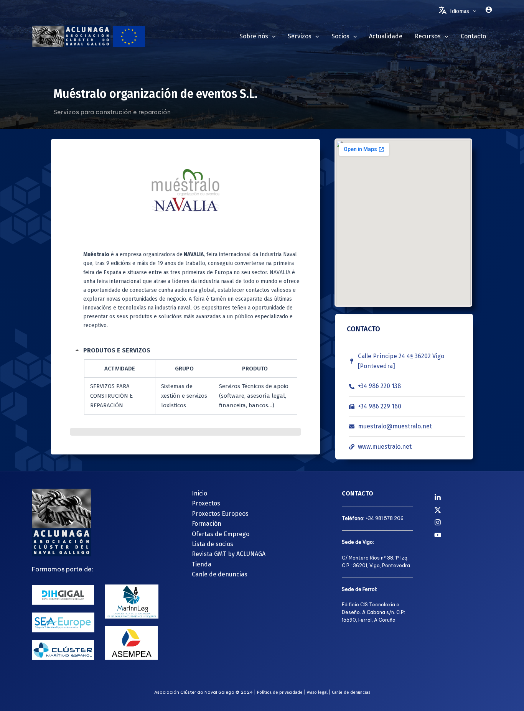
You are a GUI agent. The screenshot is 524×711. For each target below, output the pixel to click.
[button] (472, 11)
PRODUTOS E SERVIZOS (116, 350)
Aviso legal (317, 692)
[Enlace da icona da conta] (488, 9)
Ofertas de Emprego (220, 534)
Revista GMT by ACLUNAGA (228, 554)
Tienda (201, 564)
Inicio (199, 493)
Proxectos (206, 503)
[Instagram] (463, 522)
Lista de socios (212, 544)
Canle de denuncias (219, 574)
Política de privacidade (280, 692)
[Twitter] (463, 510)
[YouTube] (463, 535)
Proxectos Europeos (220, 513)
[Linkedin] (463, 497)
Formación (206, 523)
